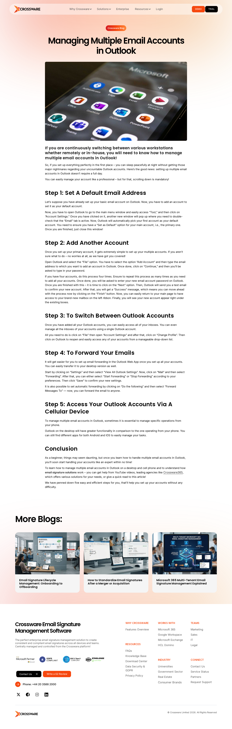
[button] (80, 9)
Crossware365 (173, 472)
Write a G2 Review (57, 673)
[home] (27, 9)
